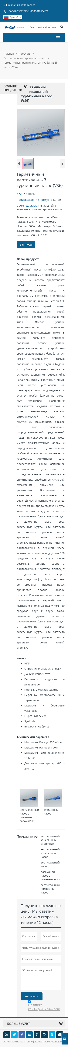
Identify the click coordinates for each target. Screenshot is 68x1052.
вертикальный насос (50, 864)
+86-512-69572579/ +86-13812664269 (28, 11)
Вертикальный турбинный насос (24, 58)
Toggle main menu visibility (58, 37)
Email (26, 245)
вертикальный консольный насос (50, 853)
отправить (31, 996)
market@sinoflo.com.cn (21, 5)
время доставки (28, 205)
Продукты (25, 53)
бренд (21, 194)
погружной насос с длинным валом (51, 875)
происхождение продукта (35, 199)
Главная (8, 53)
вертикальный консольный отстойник (50, 839)
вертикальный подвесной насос (50, 888)
